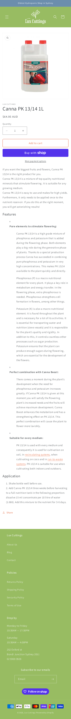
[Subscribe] (53, 679)
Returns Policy (15, 581)
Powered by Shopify (45, 712)
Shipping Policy (15, 589)
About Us (12, 544)
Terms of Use (14, 605)
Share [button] (10, 512)
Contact (11, 560)
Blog (9, 552)
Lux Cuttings (30, 712)
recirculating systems (37, 454)
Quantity (7, 123)
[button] (7, 17)
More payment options (35, 161)
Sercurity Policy (15, 597)
